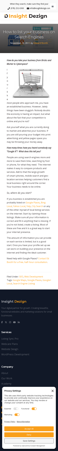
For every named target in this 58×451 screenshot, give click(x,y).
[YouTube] (14, 322)
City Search (37, 206)
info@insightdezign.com (40, 8)
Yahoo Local (19, 206)
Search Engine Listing (24, 283)
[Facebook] (2, 322)
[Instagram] (10, 322)
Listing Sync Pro (9, 338)
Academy (6, 383)
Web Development (33, 276)
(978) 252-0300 (17, 8)
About (4, 373)
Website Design (9, 349)
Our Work (6, 378)
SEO (21, 276)
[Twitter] (6, 322)
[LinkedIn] (19, 322)
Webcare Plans (9, 344)
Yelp (28, 206)
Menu (53, 6)
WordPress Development (15, 354)
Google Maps (19, 280)
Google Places (33, 202)
